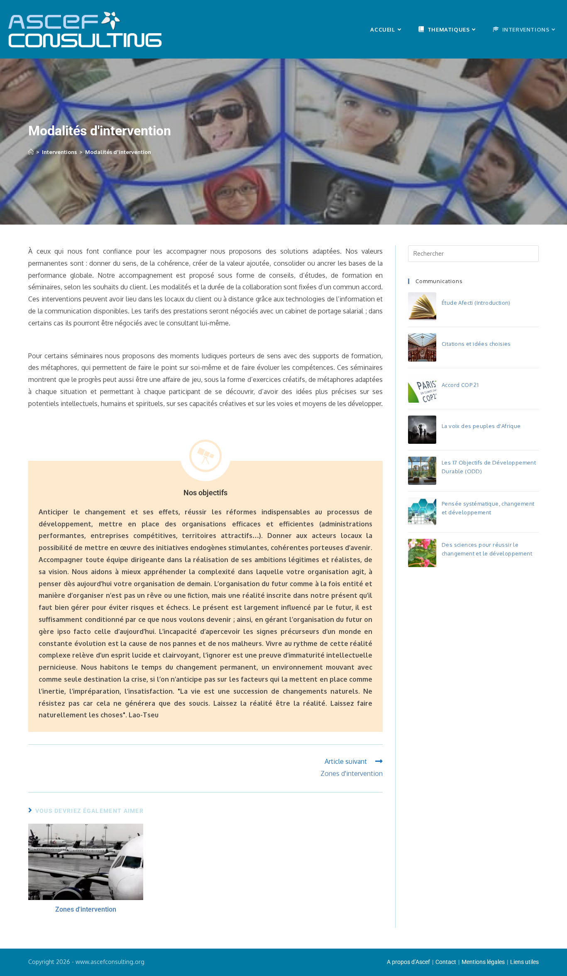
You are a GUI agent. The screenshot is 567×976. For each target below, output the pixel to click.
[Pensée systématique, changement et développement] (422, 512)
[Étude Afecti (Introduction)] (422, 306)
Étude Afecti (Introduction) (476, 302)
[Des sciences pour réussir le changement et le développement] (422, 553)
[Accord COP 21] (422, 388)
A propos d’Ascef (408, 962)
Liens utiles (524, 962)
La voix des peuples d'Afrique (481, 426)
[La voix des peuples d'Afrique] (422, 430)
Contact (445, 962)
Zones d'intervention (85, 909)
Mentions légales (483, 962)
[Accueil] (31, 152)
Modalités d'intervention (118, 152)
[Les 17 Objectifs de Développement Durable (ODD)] (422, 471)
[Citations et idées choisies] (422, 347)
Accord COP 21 (460, 385)
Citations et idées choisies (476, 343)
